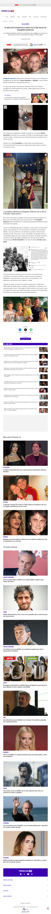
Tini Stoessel (35, 16)
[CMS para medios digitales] (25, 911)
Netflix (18, 16)
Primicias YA (5, 21)
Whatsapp (31, 332)
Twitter (25, 332)
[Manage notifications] (48, 908)
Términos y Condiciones (25, 903)
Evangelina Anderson (9, 78)
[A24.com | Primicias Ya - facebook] (21, 874)
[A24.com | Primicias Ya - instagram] (32, 874)
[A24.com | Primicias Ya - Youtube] (28, 874)
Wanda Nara (12, 16)
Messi (7, 16)
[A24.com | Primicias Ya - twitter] (24, 874)
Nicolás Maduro (44, 16)
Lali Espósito (24, 16)
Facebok (19, 332)
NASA (30, 16)
